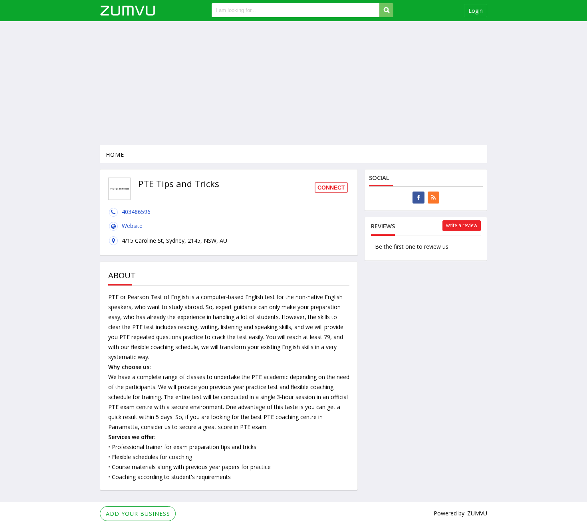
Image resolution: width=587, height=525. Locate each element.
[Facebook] (418, 198)
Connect (331, 187)
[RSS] (433, 198)
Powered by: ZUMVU (460, 513)
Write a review (461, 225)
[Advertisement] (293, 83)
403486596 (136, 212)
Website (132, 226)
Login (475, 10)
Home (115, 154)
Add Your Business (138, 513)
